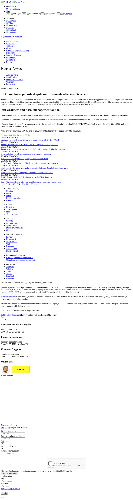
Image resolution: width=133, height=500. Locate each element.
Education (10, 43)
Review (9, 237)
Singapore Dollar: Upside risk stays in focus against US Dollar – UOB (30, 140)
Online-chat (11, 6)
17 (17, 184)
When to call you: (8, 446)
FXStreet (28, 135)
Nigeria (68, 14)
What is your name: (9, 431)
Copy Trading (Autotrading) (17, 50)
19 (22, 184)
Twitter (9, 274)
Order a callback (13, 9)
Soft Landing (11, 241)
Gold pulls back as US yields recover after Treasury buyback (26, 154)
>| (36, 184)
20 (24, 184)
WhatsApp (10, 269)
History (9, 193)
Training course (12, 214)
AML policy (51, 315)
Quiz (8, 212)
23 (32, 184)
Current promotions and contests (19, 257)
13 (6, 184)
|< (2, 184)
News (8, 196)
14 (9, 184)
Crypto (9, 48)
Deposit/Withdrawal (14, 79)
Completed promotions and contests (20, 260)
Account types (12, 75)
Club (8, 244)
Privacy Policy (27, 315)
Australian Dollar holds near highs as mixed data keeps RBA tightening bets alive (34, 168)
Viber (8, 271)
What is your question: (10, 451)
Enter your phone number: (12, 436)
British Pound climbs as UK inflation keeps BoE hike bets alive (27, 177)
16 (14, 184)
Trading (9, 46)
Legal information (13, 198)
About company (12, 41)
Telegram (10, 267)
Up (2, 498)
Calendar (10, 82)
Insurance (10, 246)
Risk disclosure (40, 315)
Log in (3, 427)
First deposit (11, 239)
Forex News (11, 84)
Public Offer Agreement (11, 315)
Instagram (10, 278)
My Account (16, 37)
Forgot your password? (10, 488)
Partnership (10, 53)
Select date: (5, 441)
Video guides (11, 209)
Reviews (9, 62)
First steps (10, 207)
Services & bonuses (14, 55)
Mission (9, 191)
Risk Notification (8, 297)
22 (30, 184)
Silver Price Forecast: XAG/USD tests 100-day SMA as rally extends (29, 144)
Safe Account (11, 248)
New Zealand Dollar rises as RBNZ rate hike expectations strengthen (29, 163)
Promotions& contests (11, 58)
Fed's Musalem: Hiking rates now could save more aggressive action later (31, 182)
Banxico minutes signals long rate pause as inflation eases (24, 158)
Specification (11, 77)
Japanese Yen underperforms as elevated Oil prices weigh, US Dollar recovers (33, 149)
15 (11, 184)
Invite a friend (12, 251)
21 (27, 184)
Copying (9, 221)
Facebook (10, 276)
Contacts (9, 200)
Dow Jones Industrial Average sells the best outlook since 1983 (27, 172)
